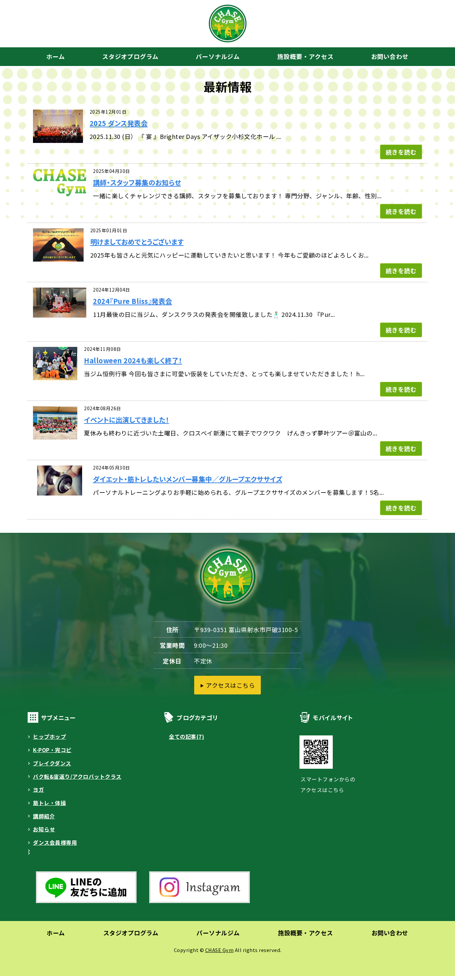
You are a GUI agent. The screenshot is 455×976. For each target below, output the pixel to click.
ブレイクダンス (52, 763)
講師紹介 (44, 816)
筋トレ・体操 (49, 803)
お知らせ (44, 829)
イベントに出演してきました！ (126, 420)
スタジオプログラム (130, 56)
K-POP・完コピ (52, 750)
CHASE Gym (219, 949)
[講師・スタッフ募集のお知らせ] (59, 190)
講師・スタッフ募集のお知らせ (137, 182)
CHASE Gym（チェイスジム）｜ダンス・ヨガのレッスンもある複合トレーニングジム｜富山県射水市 (227, 23)
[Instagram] (197, 903)
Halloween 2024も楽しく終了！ (133, 360)
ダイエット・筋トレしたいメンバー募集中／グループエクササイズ (187, 479)
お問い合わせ (390, 56)
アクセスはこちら (230, 685)
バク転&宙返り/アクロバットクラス (77, 776)
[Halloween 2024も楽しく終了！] (55, 374)
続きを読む (401, 152)
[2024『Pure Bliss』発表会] (59, 311)
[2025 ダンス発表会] (58, 137)
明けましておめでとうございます (137, 242)
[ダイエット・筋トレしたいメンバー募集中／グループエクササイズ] (59, 489)
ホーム (55, 56)
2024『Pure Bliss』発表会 (132, 301)
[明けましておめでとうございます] (58, 255)
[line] (84, 903)
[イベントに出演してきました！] (55, 433)
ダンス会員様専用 (55, 842)
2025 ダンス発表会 (119, 123)
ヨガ (38, 789)
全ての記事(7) (186, 736)
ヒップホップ (49, 736)
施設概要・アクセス (305, 56)
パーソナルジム (218, 56)
